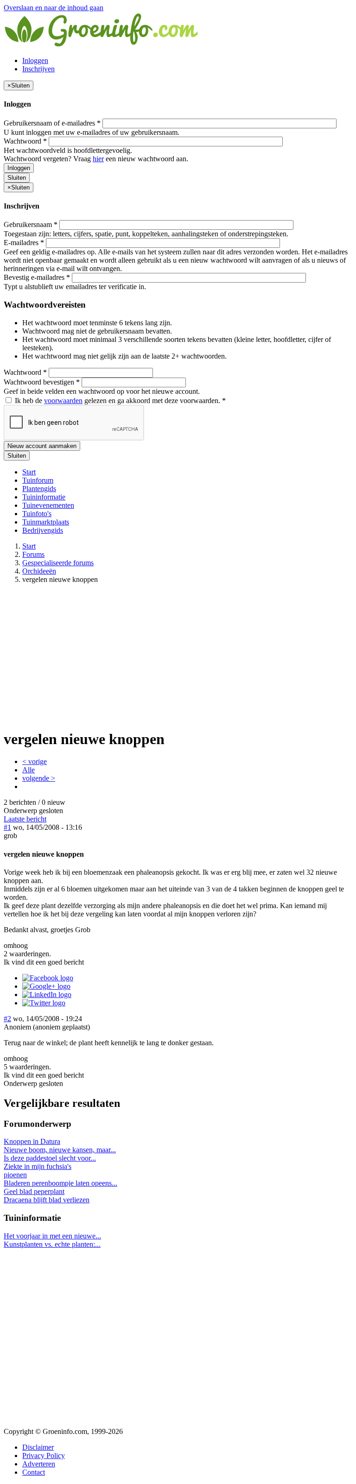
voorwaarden (63, 400)
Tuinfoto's (36, 514)
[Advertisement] (178, 656)
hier (98, 159)
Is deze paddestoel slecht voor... (50, 1158)
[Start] (102, 45)
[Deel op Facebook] (47, 978)
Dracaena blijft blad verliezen (46, 1200)
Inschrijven (38, 69)
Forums (33, 554)
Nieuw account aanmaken (41, 445)
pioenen (15, 1175)
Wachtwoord (25, 141)
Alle (28, 770)
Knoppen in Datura (32, 1141)
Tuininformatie (43, 497)
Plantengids (39, 489)
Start (29, 472)
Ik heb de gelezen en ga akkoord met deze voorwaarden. (119, 400)
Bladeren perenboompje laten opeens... (60, 1183)
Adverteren (38, 1464)
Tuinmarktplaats (45, 522)
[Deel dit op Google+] (46, 986)
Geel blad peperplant (34, 1191)
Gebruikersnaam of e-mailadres (52, 123)
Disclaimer (38, 1447)
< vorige (34, 761)
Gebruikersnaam (30, 224)
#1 (7, 827)
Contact (33, 1472)
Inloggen (35, 60)
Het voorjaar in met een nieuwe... (52, 1236)
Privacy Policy (43, 1455)
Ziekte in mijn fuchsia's (37, 1166)
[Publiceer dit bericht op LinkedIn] (46, 994)
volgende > (38, 778)
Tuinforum (37, 480)
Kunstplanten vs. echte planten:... (52, 1244)
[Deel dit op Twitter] (43, 1003)
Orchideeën (39, 571)
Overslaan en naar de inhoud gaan (53, 8)
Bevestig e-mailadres (37, 277)
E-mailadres (24, 242)
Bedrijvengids (42, 530)
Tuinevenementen (48, 505)
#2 (7, 1019)
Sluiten (16, 177)
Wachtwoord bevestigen (42, 382)
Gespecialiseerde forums (58, 563)
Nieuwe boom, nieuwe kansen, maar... (60, 1150)
